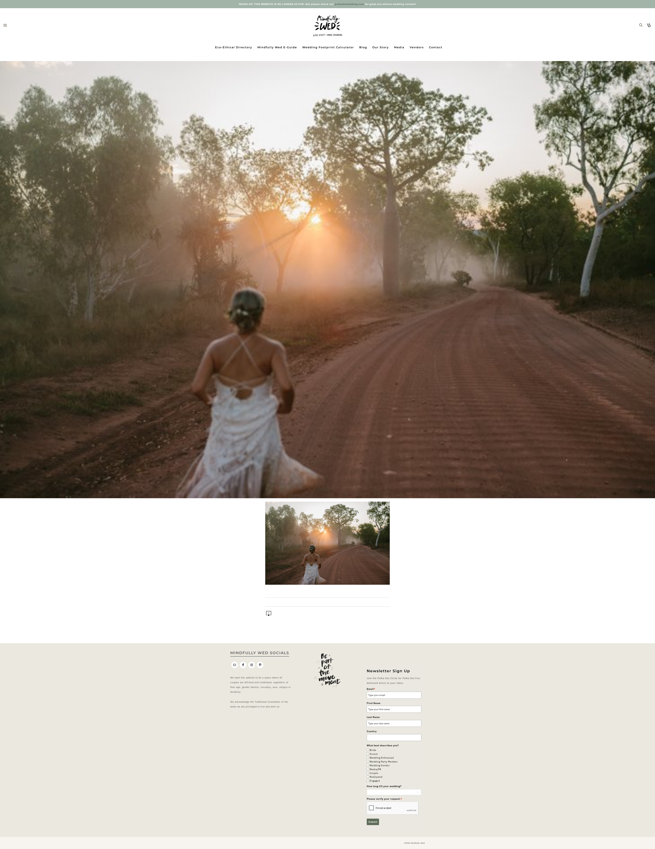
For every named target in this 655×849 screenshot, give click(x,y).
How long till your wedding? (384, 786)
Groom (374, 754)
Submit (372, 821)
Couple (374, 773)
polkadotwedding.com (349, 4)
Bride (373, 750)
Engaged (375, 780)
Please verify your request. (384, 798)
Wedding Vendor (380, 765)
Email (371, 688)
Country (372, 731)
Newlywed (376, 776)
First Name (374, 703)
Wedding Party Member (384, 761)
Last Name (373, 717)
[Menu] (5, 25)
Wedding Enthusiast (382, 757)
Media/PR (375, 769)
